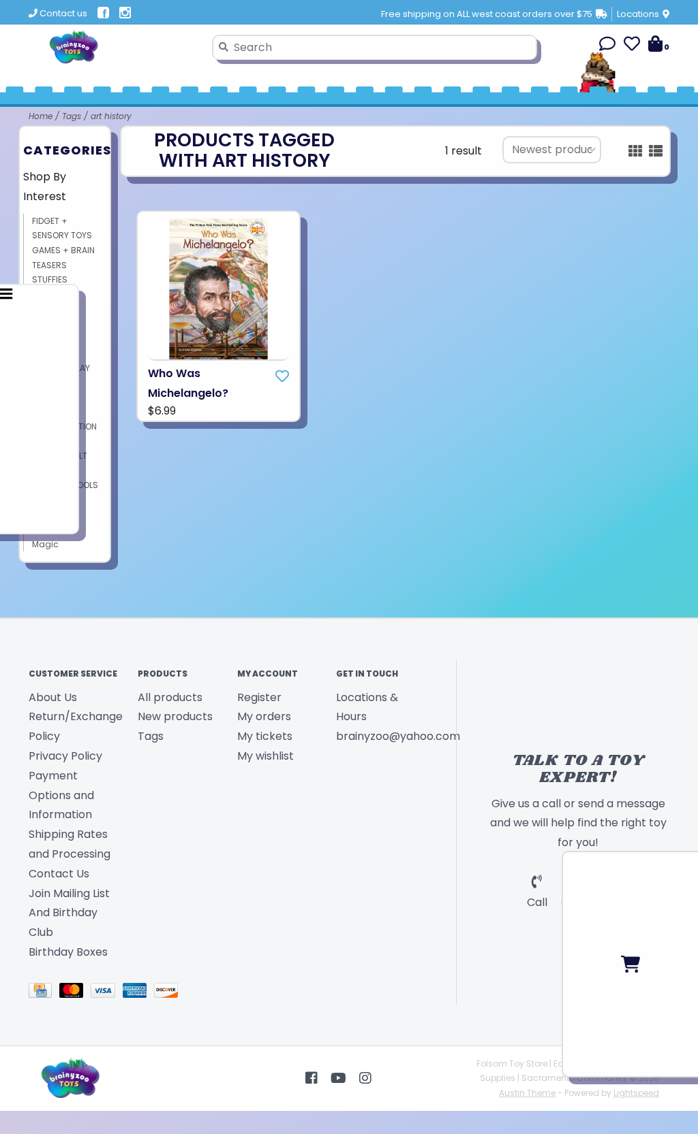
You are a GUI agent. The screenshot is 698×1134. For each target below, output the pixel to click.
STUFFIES (49, 279)
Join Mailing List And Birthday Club (69, 913)
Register (259, 697)
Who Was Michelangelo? (188, 383)
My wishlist (265, 756)
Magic (45, 544)
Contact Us (59, 873)
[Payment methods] (44, 993)
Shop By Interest (44, 186)
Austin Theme (527, 1093)
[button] (607, 46)
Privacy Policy (65, 756)
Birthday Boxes (68, 952)
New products (175, 716)
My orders (264, 716)
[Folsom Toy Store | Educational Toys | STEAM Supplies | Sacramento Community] (115, 47)
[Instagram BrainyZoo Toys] (365, 1078)
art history (111, 116)
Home (40, 116)
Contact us (62, 13)
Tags (71, 116)
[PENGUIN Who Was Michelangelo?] (218, 289)
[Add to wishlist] (282, 376)
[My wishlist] (632, 46)
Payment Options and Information (61, 795)
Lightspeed (636, 1093)
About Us (53, 697)
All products (170, 697)
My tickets (264, 736)
